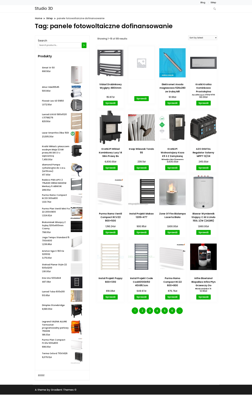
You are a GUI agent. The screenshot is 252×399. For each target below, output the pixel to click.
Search (42, 40)
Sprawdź (110, 103)
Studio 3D (44, 8)
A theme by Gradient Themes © (56, 390)
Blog (203, 2)
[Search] (84, 45)
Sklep (213, 2)
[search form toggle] (214, 9)
